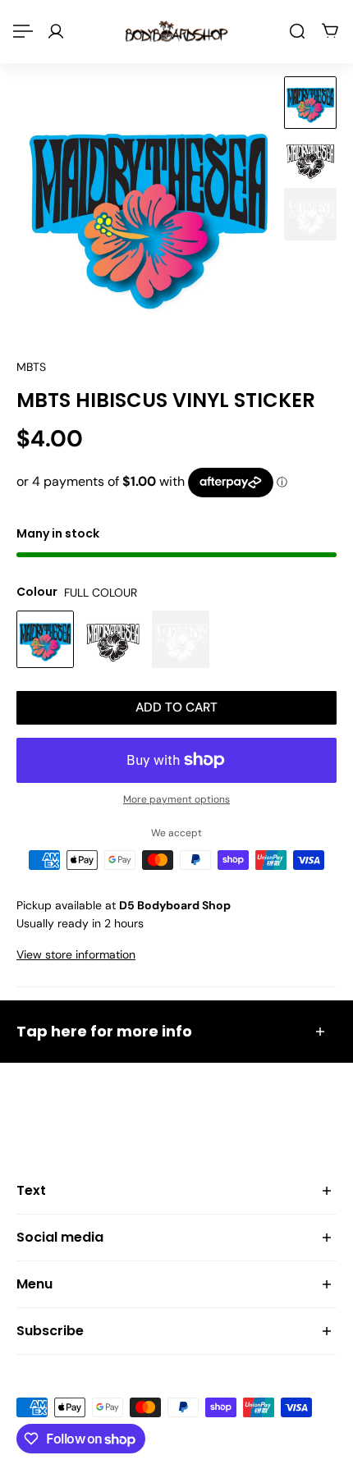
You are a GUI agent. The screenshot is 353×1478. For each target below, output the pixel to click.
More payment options (176, 799)
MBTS (31, 366)
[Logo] (176, 31)
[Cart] (330, 31)
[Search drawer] (297, 31)
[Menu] (23, 31)
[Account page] (55, 31)
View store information (75, 954)
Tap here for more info (104, 1031)
